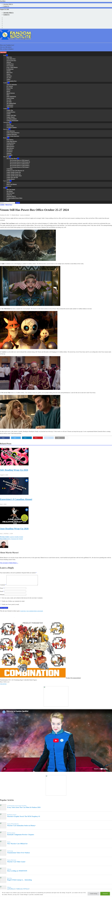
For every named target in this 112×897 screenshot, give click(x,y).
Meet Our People (11, 189)
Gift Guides (9, 155)
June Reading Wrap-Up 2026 (14, 528)
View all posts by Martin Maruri (9, 562)
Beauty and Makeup (12, 184)
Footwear (9, 186)
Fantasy (8, 89)
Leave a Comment (25, 215)
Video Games (10, 106)
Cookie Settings (93, 893)
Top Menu (2, 1)
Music (8, 94)
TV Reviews (9, 151)
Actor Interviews (11, 131)
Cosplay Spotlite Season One (14, 172)
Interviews (5, 129)
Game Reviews (10, 144)
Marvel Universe (11, 93)
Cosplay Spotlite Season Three (14, 175)
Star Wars (9, 101)
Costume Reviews (11, 112)
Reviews (5, 137)
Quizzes (8, 74)
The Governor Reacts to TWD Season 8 (19, 165)
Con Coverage (10, 65)
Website (2, 594)
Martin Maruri (15, 215)
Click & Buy (3, 684)
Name (2, 588)
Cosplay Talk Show (11, 115)
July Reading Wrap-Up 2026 (14, 470)
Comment (3, 585)
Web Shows (6, 156)
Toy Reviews (10, 149)
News (4, 55)
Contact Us (6, 6)
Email (2, 591)
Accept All (105, 893)
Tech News (9, 75)
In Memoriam (10, 69)
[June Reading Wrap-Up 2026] (14, 523)
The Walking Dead (11, 103)
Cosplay (5, 108)
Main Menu (3, 52)
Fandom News (10, 64)
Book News (9, 57)
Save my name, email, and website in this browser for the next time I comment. (22, 598)
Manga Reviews (10, 146)
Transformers (10, 105)
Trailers (8, 79)
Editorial (9, 62)
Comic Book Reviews (12, 141)
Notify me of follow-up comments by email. (13, 601)
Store (8, 199)
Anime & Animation (12, 84)
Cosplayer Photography (12, 120)
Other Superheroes (11, 96)
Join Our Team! (11, 193)
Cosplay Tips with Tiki (12, 177)
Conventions (6, 122)
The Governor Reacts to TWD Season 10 (20, 162)
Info (4, 187)
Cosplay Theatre (11, 117)
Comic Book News (11, 58)
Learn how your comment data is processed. (31, 611)
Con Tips (9, 124)
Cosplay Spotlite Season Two (14, 174)
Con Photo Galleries (12, 118)
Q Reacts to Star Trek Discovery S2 (15, 170)
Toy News (9, 77)
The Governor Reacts (12, 158)
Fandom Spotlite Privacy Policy (14, 198)
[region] (56, 893)
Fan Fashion (6, 180)
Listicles (8, 70)
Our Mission (10, 191)
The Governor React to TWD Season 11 (19, 160)
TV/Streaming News (11, 81)
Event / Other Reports (12, 67)
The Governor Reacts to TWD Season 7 (19, 167)
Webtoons (9, 153)
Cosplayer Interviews (12, 134)
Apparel (9, 182)
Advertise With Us (8, 4)
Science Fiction (10, 98)
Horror (8, 91)
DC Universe (10, 86)
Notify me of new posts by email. (10, 604)
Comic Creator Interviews (13, 132)
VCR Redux (10, 168)
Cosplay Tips (10, 110)
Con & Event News (11, 60)
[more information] (67, 438)
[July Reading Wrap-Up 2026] (14, 465)
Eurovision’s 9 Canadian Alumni (16, 499)
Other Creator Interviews (13, 136)
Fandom (5, 82)
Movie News (9, 72)
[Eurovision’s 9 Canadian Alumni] (14, 494)
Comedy (9, 113)
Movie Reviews (10, 148)
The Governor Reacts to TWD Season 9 (19, 163)
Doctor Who (10, 88)
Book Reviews (10, 139)
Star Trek (9, 100)
